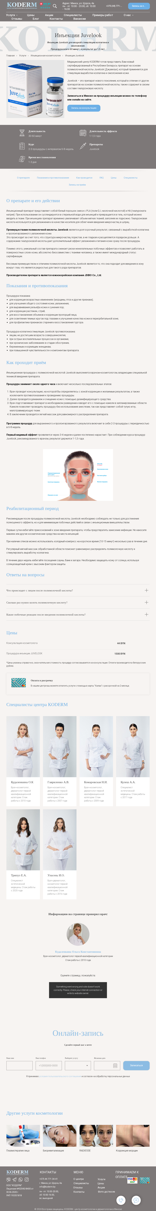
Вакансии (79, 18)
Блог (36, 18)
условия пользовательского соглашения (60, 1076)
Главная (10, 55)
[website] (55, 6)
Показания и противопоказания (53, 178)
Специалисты (73, 15)
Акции (49, 15)
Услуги (11, 15)
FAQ (102, 178)
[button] (139, 6)
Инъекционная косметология (46, 55)
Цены (30, 15)
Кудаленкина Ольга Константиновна (78, 952)
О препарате (23, 178)
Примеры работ (102, 15)
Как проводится (84, 178)
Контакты (56, 18)
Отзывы (16, 18)
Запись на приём (77, 185)
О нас (127, 15)
